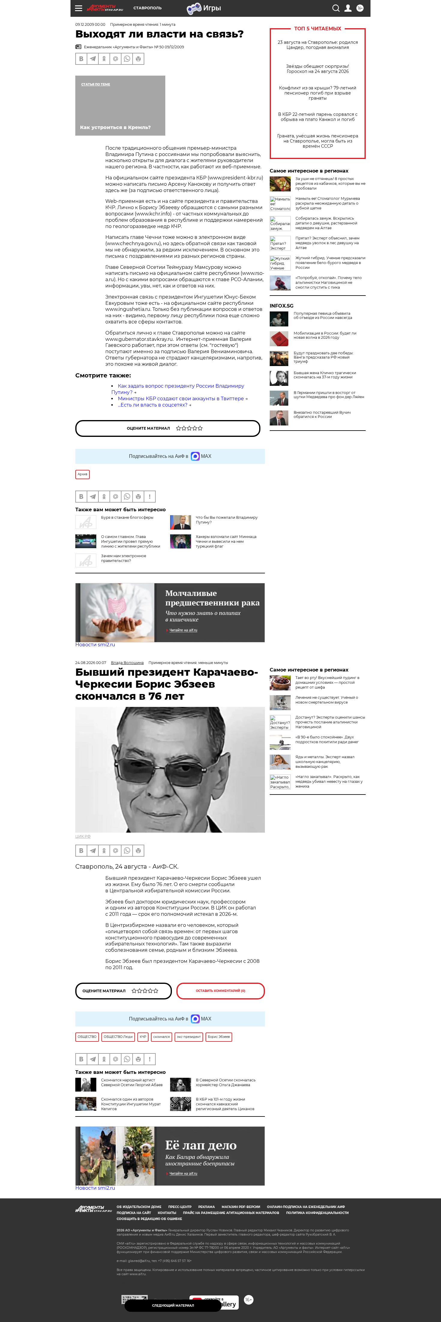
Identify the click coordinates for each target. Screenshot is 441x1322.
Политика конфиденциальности (317, 1213)
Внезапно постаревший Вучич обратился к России (322, 414)
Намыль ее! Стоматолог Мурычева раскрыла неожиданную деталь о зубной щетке (328, 203)
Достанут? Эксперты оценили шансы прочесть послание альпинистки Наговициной (330, 722)
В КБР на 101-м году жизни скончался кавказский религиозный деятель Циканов (225, 1104)
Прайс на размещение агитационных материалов (231, 1213)
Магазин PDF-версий (241, 1207)
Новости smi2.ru (95, 644)
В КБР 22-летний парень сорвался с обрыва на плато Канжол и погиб (318, 117)
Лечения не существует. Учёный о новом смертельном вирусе (327, 700)
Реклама (206, 1207)
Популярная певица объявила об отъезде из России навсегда (323, 315)
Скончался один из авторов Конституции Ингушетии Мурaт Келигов (131, 1104)
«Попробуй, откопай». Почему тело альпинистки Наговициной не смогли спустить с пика (329, 282)
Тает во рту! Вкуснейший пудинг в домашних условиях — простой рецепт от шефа (327, 682)
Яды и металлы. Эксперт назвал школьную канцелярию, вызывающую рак (325, 762)
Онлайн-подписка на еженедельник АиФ (306, 1207)
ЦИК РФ (83, 836)
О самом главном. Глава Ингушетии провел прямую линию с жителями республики (130, 541)
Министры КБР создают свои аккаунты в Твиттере (181, 398)
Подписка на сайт (134, 1213)
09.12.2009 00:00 (90, 24)
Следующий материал (173, 1306)
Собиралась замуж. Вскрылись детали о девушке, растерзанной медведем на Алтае (326, 223)
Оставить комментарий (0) (220, 991)
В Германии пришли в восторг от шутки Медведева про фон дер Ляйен (329, 395)
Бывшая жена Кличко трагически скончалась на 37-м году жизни (325, 375)
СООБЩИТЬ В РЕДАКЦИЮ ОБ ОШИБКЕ (149, 1219)
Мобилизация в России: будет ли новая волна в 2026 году (325, 335)
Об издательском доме (139, 1207)
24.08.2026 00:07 (90, 662)
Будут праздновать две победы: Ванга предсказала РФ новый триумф (323, 357)
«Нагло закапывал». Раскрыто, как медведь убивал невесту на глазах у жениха (329, 781)
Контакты (167, 1213)
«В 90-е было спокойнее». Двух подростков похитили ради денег (327, 739)
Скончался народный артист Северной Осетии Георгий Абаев (132, 1082)
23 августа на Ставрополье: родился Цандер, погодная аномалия (318, 45)
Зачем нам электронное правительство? (123, 558)
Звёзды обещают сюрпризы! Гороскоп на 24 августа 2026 (317, 69)
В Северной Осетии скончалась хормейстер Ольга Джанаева (226, 1082)
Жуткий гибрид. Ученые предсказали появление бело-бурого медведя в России (330, 263)
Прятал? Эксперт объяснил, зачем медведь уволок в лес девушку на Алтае (327, 243)
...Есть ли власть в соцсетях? (153, 405)
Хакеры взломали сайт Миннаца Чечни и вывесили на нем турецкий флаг (226, 541)
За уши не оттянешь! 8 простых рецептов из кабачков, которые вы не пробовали (330, 183)
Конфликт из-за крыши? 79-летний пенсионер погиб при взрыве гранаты (317, 93)
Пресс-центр (179, 1207)
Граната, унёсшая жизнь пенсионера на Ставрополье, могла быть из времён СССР (317, 141)
